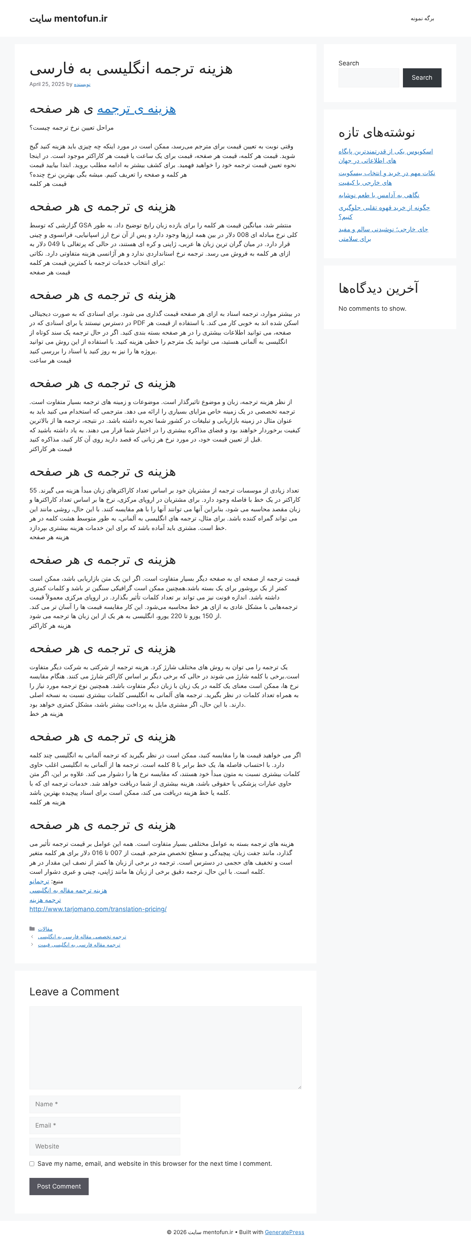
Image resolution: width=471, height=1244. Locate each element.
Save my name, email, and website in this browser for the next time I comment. (155, 1163)
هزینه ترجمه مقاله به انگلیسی (68, 890)
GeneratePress (284, 1232)
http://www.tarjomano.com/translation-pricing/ (98, 909)
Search (349, 63)
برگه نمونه (422, 18)
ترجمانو (39, 881)
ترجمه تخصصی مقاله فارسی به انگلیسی (82, 936)
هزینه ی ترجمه (136, 108)
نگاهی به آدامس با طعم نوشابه (379, 195)
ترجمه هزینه (45, 900)
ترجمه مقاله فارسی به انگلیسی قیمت (79, 944)
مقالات (45, 929)
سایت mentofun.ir (68, 18)
